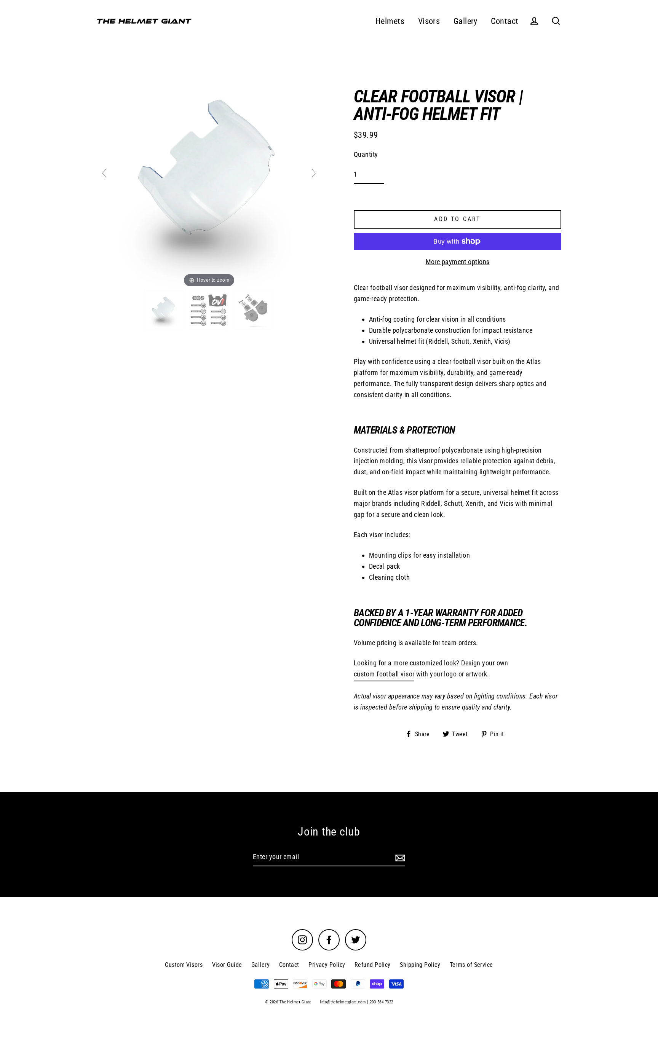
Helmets (389, 21)
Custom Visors (184, 964)
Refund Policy (373, 964)
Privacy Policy (326, 964)
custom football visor (384, 674)
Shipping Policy (420, 964)
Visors (429, 21)
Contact (504, 21)
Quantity (366, 154)
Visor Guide (227, 964)
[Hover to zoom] (209, 176)
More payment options (458, 262)
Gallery (466, 21)
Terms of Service (471, 964)
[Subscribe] (399, 857)
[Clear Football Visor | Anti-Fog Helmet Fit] (164, 310)
